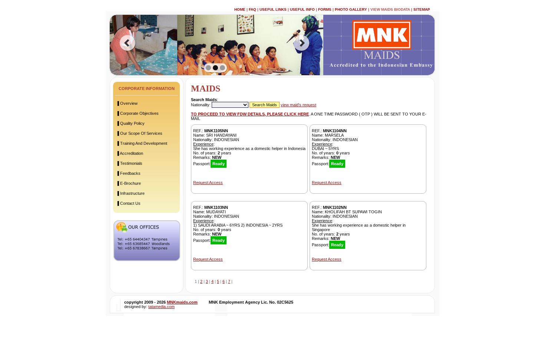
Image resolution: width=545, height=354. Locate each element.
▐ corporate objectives (137, 113)
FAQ (252, 9)
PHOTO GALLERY (351, 9)
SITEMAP (421, 9)
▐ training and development (141, 143)
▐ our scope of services (139, 133)
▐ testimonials (129, 163)
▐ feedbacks (128, 173)
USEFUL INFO (302, 9)
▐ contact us (128, 203)
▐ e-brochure (128, 183)
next (301, 42)
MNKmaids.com (182, 302)
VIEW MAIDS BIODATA (390, 9)
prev (127, 42)
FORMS (324, 9)
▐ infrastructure (130, 193)
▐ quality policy (130, 123)
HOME (239, 9)
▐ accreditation (129, 153)
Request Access (208, 182)
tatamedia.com (161, 306)
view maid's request (298, 105)
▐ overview (127, 103)
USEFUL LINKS (273, 9)
